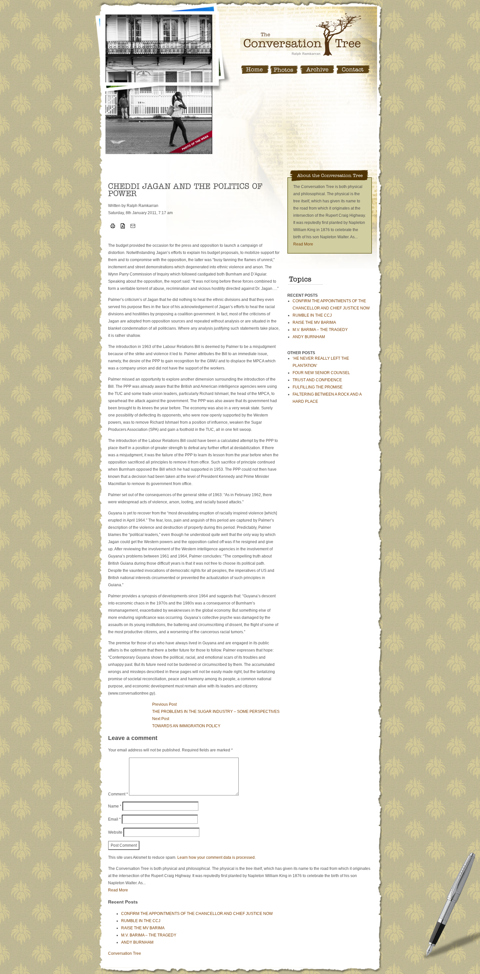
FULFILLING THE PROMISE (318, 387)
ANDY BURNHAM (309, 337)
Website (115, 832)
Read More (303, 244)
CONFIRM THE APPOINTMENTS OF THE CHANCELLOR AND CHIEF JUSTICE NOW (197, 913)
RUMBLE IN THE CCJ (312, 315)
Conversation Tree (124, 953)
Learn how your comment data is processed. (216, 857)
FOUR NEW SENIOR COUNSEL (321, 372)
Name (114, 806)
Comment (118, 794)
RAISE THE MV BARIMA (314, 322)
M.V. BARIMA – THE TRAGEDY (320, 329)
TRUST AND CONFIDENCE (317, 380)
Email (114, 819)
